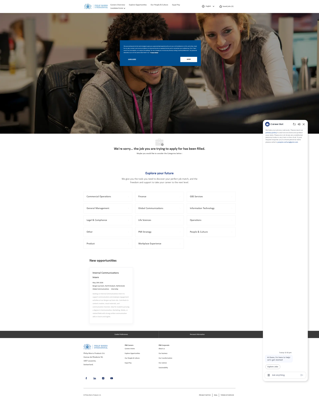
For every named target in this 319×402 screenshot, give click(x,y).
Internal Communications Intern (106, 275)
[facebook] (86, 378)
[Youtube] (111, 378)
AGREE (189, 59)
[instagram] (103, 378)
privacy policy (271, 133)
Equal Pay (176, 5)
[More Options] (268, 375)
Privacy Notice (154, 52)
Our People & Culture (159, 5)
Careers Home (130, 349)
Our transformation (165, 358)
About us (162, 349)
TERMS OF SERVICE (227, 395)
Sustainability (163, 368)
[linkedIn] (94, 378)
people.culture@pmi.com (288, 142)
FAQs (215, 395)
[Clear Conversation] (294, 124)
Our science (163, 363)
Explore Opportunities (138, 5)
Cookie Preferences (121, 334)
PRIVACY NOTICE (205, 395)
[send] (302, 375)
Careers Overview (117, 5)
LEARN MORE (132, 59)
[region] (285, 249)
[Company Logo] (95, 6)
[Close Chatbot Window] (303, 124)
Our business (163, 353)
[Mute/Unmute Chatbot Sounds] (299, 124)
